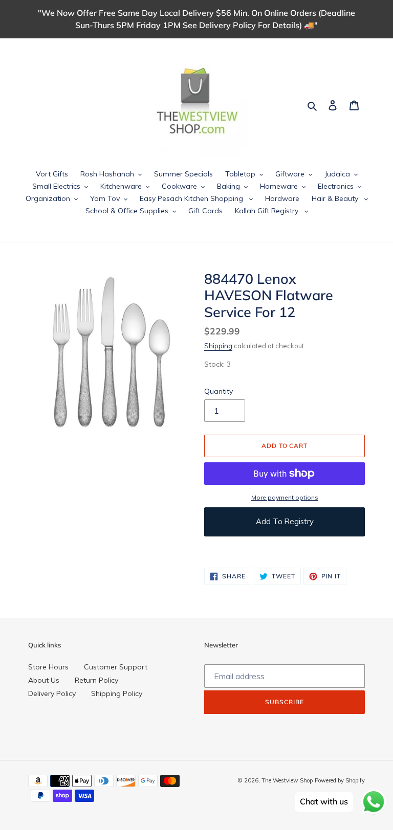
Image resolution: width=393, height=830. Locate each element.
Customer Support (115, 666)
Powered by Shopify (340, 780)
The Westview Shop (287, 780)
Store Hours (48, 666)
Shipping (218, 346)
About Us (43, 680)
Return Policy (96, 680)
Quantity (218, 391)
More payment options (284, 497)
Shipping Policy (116, 693)
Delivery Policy (52, 693)
